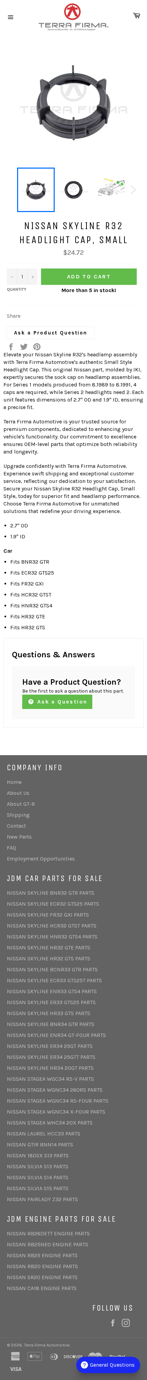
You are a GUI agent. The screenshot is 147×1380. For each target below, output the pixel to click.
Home (14, 782)
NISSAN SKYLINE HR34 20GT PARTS (50, 1068)
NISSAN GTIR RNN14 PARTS (40, 1144)
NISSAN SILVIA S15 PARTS (37, 1188)
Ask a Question (61, 701)
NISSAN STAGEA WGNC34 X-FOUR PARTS (56, 1111)
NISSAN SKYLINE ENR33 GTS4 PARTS (52, 991)
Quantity (16, 289)
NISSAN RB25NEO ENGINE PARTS (47, 1244)
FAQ (11, 847)
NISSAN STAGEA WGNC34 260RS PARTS (55, 1090)
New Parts (19, 836)
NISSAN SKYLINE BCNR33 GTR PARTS (52, 969)
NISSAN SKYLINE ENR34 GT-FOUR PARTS (56, 1035)
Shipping (18, 815)
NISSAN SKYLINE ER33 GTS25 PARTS (51, 1002)
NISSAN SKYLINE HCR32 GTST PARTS (51, 925)
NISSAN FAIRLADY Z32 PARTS (42, 1199)
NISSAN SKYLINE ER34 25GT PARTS (50, 1046)
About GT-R (21, 804)
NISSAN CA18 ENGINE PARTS (42, 1288)
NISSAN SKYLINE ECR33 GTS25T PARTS (54, 980)
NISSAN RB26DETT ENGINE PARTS (48, 1233)
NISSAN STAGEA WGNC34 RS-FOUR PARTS (57, 1101)
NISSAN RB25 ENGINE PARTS (42, 1255)
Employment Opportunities (41, 858)
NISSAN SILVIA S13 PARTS (37, 1166)
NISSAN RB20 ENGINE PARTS (42, 1266)
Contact (16, 826)
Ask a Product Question (51, 333)
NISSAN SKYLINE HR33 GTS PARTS (48, 1013)
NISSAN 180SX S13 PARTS (38, 1155)
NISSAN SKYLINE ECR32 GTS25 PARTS (53, 904)
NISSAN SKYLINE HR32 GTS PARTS (48, 958)
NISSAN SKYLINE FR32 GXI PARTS (48, 914)
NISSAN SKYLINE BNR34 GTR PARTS (50, 1024)
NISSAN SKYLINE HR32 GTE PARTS (48, 947)
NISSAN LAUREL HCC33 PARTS (43, 1133)
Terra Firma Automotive (47, 1345)
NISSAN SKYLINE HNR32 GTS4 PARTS (52, 936)
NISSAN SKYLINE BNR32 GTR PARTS (50, 893)
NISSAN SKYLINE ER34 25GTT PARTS (51, 1057)
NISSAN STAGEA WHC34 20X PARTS (50, 1122)
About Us (18, 793)
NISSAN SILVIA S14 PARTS (37, 1177)
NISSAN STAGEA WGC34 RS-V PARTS (50, 1079)
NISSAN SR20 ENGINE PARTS (42, 1277)
